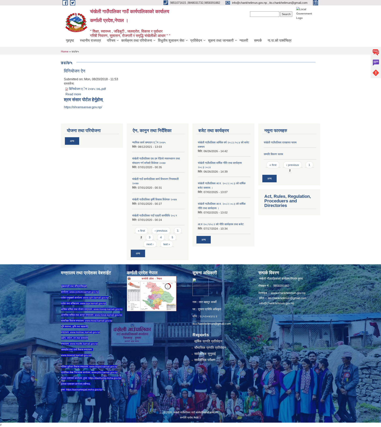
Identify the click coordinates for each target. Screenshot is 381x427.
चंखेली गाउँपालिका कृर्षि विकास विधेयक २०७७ (154, 199)
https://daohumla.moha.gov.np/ (105, 378)
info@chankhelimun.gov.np (276, 303)
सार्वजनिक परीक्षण (204, 360)
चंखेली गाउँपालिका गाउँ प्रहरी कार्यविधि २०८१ (154, 215)
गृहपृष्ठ (70, 41)
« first (141, 230)
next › (150, 244)
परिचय (111, 41)
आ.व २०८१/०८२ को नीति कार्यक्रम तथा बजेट (221, 224)
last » (166, 244)
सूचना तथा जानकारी (221, 41)
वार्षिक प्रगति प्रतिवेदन (208, 341)
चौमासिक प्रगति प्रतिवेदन (210, 348)
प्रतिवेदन (196, 41)
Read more (73, 94)
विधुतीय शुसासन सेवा (171, 41)
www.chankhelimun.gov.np (288, 293)
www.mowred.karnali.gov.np (76, 355)
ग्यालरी (244, 41)
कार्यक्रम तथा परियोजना (136, 41)
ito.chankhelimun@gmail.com (211, 323)
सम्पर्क (258, 41)
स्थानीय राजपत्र (90, 41)
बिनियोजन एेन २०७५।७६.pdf (87, 89)
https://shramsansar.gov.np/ (83, 107)
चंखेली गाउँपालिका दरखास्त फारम (280, 142)
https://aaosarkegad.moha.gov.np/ (84, 389)
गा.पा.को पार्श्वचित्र (280, 41)
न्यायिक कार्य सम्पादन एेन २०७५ (148, 142)
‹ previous (161, 230)
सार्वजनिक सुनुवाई (205, 354)
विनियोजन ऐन (74, 71)
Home (64, 51)
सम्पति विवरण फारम (273, 154)
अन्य (72, 141)
